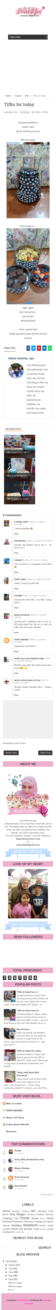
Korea (35, 1218)
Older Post (45, 752)
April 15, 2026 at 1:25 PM (35, 560)
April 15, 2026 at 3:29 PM (34, 596)
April (11, 1279)
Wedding (16, 1225)
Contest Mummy (45, 1214)
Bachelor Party (46, 1211)
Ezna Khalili (20, 1186)
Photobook (17, 1221)
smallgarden (8, 1232)
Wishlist (42, 1226)
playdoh (43, 1229)
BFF (33, 1211)
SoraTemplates (22, 1300)
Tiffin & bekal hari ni (27, 992)
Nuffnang (7, 1221)
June (11, 1272)
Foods (37, 112)
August (12, 1265)
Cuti (16, 1218)
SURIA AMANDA (14, 1110)
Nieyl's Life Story (15, 1117)
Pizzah (17, 1150)
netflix (36, 1229)
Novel (50, 1218)
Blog (12, 1214)
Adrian (6, 1211)
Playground (41, 1221)
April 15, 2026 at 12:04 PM (39, 541)
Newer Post (11, 752)
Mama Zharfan (22, 615)
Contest (31, 1214)
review (50, 1229)
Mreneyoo (11, 1131)
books (51, 1225)
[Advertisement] (28, 69)
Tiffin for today (15, 1283)
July (11, 1268)
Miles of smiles (14, 1103)
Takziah (6, 1225)
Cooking (7, 1218)
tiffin (45, 112)
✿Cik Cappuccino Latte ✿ (27, 680)
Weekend (30, 1225)
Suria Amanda (21, 640)
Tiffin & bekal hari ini (28, 1010)
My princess (23, 1029)
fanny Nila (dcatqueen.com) (29, 659)
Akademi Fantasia (20, 1211)
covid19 (6, 1229)
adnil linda (20, 579)
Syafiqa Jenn (21, 522)
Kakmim (18, 596)
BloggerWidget (47, 1194)
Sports (50, 1221)
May (11, 1275)
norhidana (20, 541)
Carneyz (18, 560)
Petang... (12, 1290)
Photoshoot (29, 1221)
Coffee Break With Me (17, 1124)
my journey (26, 1228)
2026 (9, 1261)
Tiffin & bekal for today (29, 1051)
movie (14, 1228)
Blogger (21, 1214)
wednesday (19, 1232)
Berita (5, 1214)
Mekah (42, 1218)
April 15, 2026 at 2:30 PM (38, 579)
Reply (16, 534)
